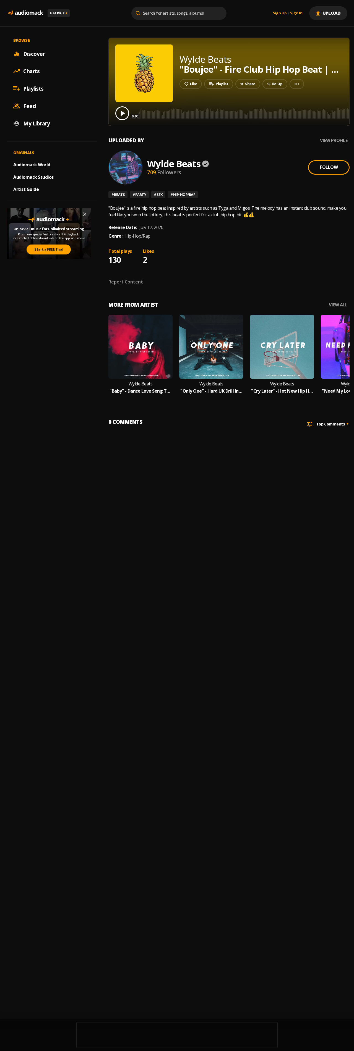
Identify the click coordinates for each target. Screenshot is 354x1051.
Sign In (296, 13)
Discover (34, 53)
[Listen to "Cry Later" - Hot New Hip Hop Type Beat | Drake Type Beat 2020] (282, 347)
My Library (36, 123)
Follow (329, 167)
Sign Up (280, 13)
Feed (29, 105)
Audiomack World (31, 164)
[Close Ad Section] (84, 214)
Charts (31, 71)
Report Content (125, 282)
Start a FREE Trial (48, 249)
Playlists (33, 88)
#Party (139, 194)
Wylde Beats (174, 163)
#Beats (118, 194)
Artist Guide (26, 189)
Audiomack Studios (33, 177)
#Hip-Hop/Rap (182, 194)
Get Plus (58, 12)
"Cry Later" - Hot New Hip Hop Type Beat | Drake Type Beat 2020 (282, 391)
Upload (331, 13)
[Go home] (25, 13)
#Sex (158, 194)
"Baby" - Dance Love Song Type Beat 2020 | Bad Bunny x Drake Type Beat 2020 (140, 391)
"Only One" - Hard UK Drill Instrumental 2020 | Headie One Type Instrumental (211, 391)
